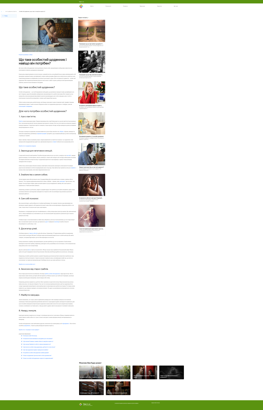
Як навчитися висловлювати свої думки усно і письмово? (38, 338)
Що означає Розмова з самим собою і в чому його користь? (38, 341)
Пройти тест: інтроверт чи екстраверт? (29, 329)
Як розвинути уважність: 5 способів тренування (91, 136)
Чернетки (159, 6)
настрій (69, 155)
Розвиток (125, 6)
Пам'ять (21, 121)
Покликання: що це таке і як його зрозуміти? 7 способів (90, 44)
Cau (81, 6)
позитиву (56, 221)
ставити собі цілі (33, 233)
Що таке (176, 6)
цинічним (62, 181)
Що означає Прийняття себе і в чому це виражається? (37, 344)
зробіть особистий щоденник (52, 273)
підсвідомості (66, 323)
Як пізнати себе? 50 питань (30, 335)
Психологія (108, 6)
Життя (91, 6)
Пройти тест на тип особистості (27, 264)
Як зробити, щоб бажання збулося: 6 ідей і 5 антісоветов (90, 105)
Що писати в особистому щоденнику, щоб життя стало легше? (39, 347)
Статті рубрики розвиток (11, 11)
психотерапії (22, 106)
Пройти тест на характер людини (27, 146)
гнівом (54, 142)
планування (29, 106)
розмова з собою (28, 54)
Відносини (142, 6)
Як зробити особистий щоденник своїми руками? (36, 352)
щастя (47, 221)
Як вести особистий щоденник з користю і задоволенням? (38, 358)
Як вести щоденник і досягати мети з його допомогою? (37, 355)
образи (62, 131)
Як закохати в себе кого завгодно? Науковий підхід (90, 198)
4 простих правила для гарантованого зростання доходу (91, 229)
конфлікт (73, 167)
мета (29, 249)
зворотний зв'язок (155, 402)
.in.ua (81, 1)
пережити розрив (42, 133)
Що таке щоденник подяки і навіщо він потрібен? (35, 350)
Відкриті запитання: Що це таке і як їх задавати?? (91, 167)
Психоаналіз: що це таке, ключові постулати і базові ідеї (90, 74)
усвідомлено (27, 325)
